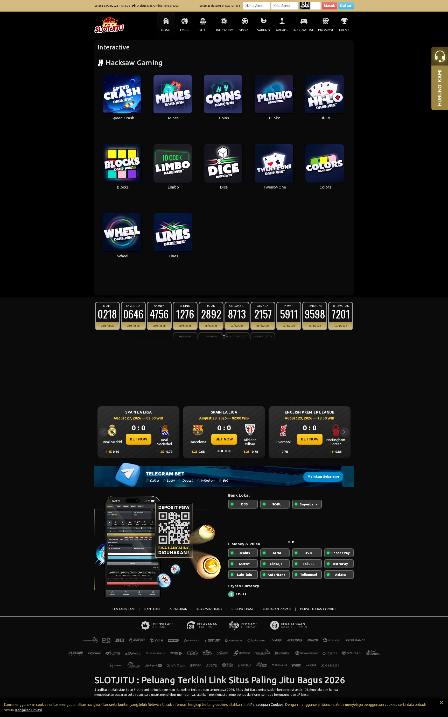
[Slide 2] (222, 451)
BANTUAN (152, 609)
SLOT (203, 30)
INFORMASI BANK (209, 609)
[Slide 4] (229, 451)
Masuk (329, 6)
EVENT (344, 30)
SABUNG (263, 30)
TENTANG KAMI (123, 609)
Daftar (346, 6)
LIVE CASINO (224, 30)
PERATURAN (178, 609)
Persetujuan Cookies (267, 704)
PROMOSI (325, 30)
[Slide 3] (226, 451)
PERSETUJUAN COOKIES (318, 609)
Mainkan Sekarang (323, 476)
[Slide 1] (219, 451)
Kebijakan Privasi (28, 710)
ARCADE (282, 30)
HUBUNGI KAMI (243, 609)
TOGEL (184, 30)
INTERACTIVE (303, 30)
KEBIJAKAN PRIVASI (277, 609)
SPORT (244, 30)
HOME (166, 30)
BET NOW (121, 439)
